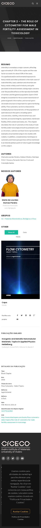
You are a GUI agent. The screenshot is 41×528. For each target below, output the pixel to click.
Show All (11, 232)
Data (25, 232)
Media (18, 237)
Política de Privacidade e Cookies (20, 518)
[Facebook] (8, 458)
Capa (4, 302)
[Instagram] (17, 458)
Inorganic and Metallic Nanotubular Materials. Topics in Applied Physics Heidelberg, (19, 342)
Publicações (29, 38)
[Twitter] (13, 458)
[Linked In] (3, 458)
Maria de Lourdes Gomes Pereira (10, 201)
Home (9, 38)
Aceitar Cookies (20, 511)
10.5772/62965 (7, 411)
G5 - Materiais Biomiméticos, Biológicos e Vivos (18, 219)
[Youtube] (22, 458)
